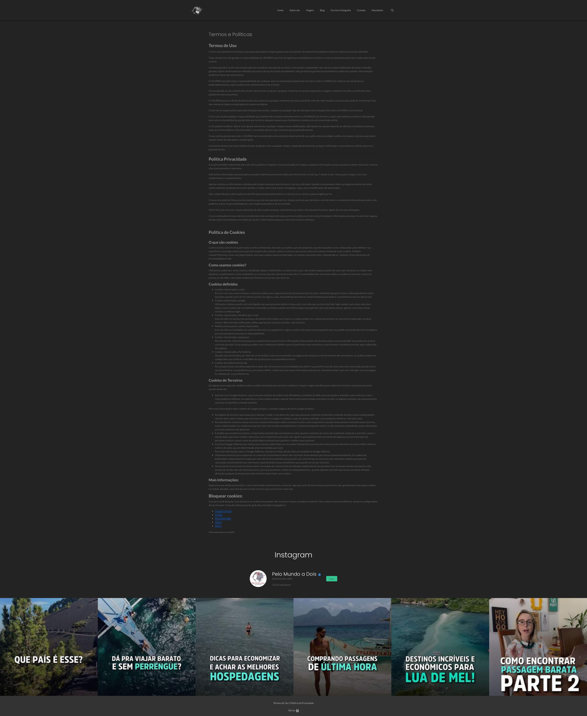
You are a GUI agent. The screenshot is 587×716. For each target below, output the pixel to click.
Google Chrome (223, 511)
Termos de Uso (281, 703)
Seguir (332, 578)
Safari (218, 526)
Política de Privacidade (302, 703)
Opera (218, 522)
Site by (292, 710)
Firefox (218, 515)
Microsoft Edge (223, 518)
